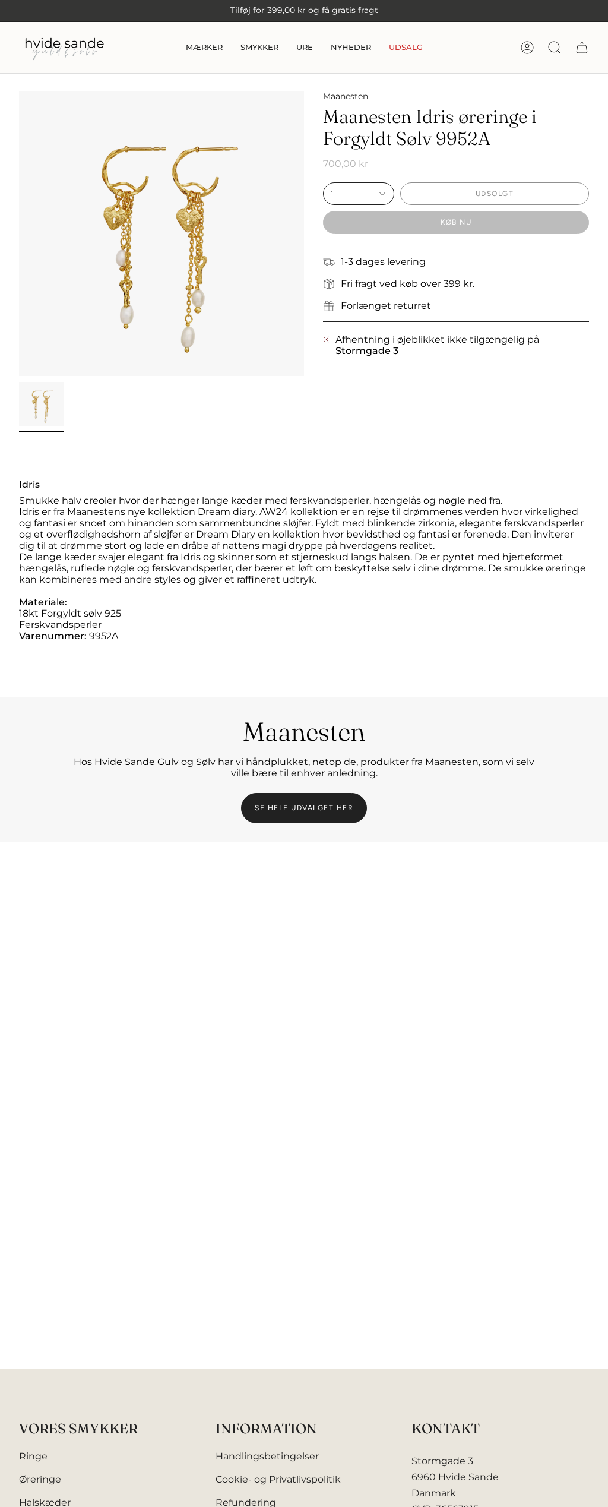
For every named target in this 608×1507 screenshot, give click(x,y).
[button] (204, 47)
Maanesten (345, 96)
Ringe (33, 1456)
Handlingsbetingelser (267, 1456)
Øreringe (40, 1479)
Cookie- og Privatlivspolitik (278, 1479)
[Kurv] (582, 47)
